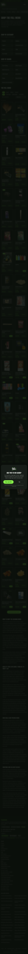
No (19, 482)
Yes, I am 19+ (8, 482)
